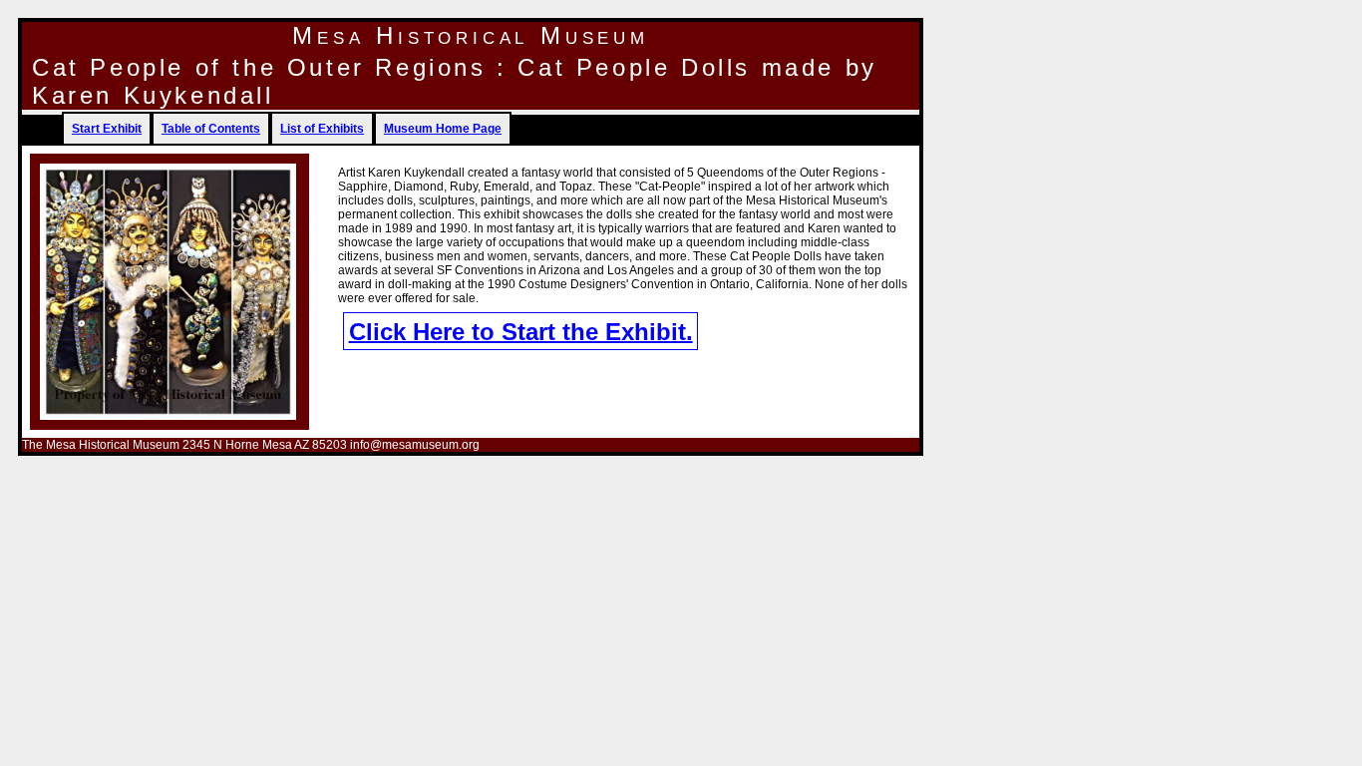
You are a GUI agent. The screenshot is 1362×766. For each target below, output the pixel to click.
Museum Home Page (443, 129)
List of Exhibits (322, 129)
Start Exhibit (107, 129)
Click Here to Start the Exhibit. (521, 330)
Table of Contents (211, 129)
